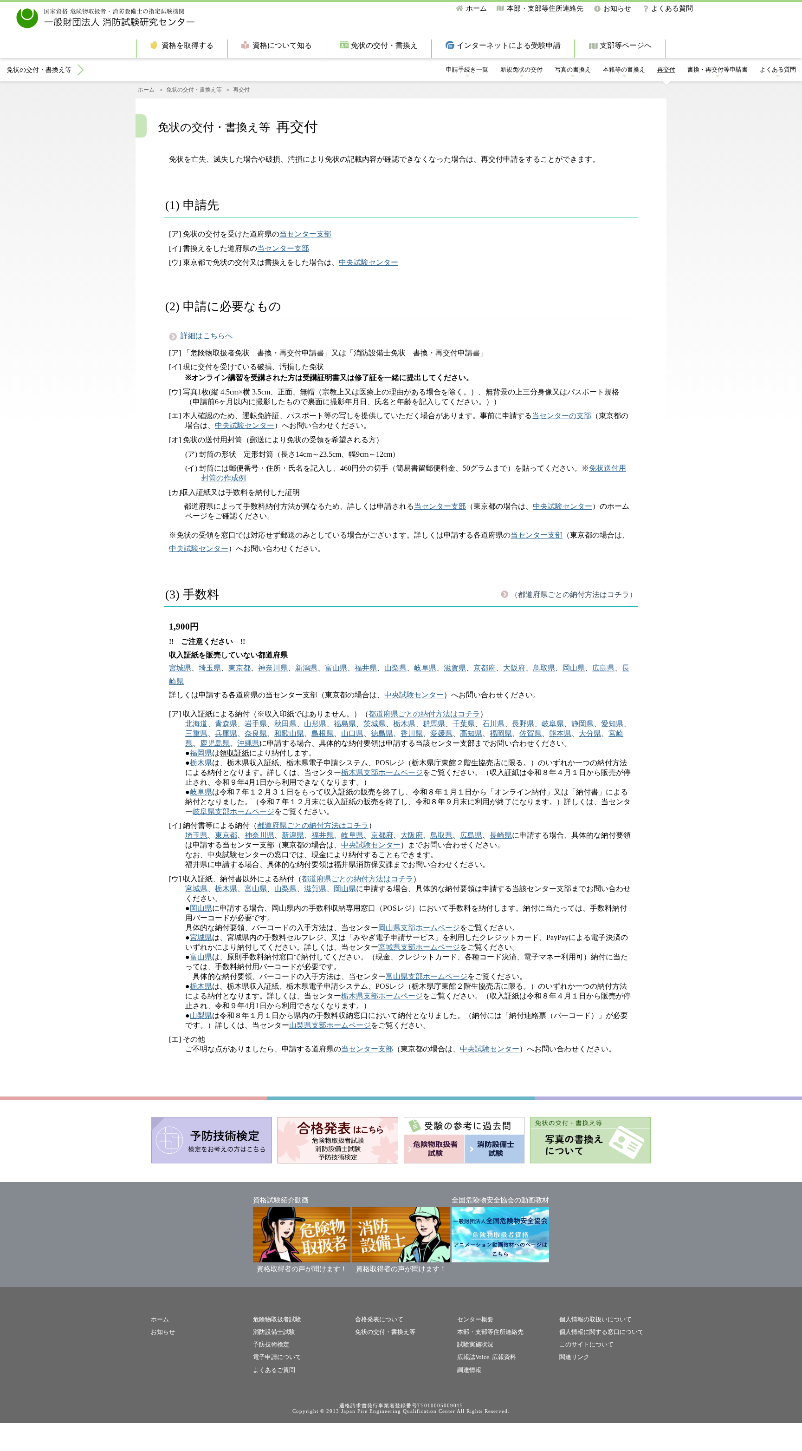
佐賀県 (530, 733)
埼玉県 (210, 668)
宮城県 (180, 668)
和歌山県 (289, 733)
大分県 (590, 733)
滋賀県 (455, 668)
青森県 (226, 724)
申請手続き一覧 (467, 69)
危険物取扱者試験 (277, 1319)
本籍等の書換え (624, 69)
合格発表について (379, 1319)
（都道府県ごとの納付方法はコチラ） (574, 594)
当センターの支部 (561, 416)
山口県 (352, 733)
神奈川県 (273, 668)
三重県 (196, 733)
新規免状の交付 (521, 69)
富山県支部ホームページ (426, 976)
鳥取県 (544, 668)
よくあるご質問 (274, 1369)
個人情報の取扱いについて (595, 1319)
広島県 (603, 668)
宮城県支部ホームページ (419, 947)
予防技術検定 (271, 1344)
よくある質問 (672, 8)
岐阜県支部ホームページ (233, 811)
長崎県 (501, 835)
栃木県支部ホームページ (382, 772)
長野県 (523, 724)
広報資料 (504, 1356)
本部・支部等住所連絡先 (545, 8)
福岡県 (501, 733)
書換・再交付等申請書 (717, 69)
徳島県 (382, 733)
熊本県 (560, 733)
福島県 (345, 724)
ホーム (476, 8)
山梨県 (395, 668)
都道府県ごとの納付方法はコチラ (424, 714)
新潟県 (306, 668)
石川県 (493, 724)
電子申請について (277, 1356)
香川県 (412, 733)
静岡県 (582, 724)
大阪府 (514, 668)
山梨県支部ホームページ (330, 1025)
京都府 (484, 668)
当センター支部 (305, 234)
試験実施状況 (475, 1344)
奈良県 (256, 733)
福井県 (366, 668)
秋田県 (285, 724)
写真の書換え (573, 69)
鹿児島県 (215, 743)
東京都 (239, 668)
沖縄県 (248, 743)
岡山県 (574, 668)
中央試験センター (368, 262)
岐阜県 (425, 668)
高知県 (471, 733)
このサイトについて (586, 1344)
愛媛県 (441, 733)
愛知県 (612, 724)
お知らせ (617, 8)
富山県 (336, 668)
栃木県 (404, 724)
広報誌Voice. (474, 1356)
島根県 (322, 733)
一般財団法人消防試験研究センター (105, 18)
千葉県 (464, 724)
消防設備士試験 (274, 1331)
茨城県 (374, 724)
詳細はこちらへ (207, 336)
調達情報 (469, 1369)
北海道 (196, 724)
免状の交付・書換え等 (38, 69)
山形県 (315, 724)
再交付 (666, 69)
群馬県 (434, 724)
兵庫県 (226, 733)
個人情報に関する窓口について (601, 1331)
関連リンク (574, 1356)
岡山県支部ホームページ (419, 928)
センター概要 (475, 1319)
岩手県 (256, 724)
